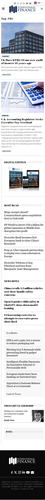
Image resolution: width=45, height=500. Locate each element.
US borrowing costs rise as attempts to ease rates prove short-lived (21, 318)
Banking (5, 115)
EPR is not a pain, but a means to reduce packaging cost (23, 341)
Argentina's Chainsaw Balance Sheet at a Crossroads (23, 384)
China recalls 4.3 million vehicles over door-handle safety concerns (23, 291)
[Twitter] (15, 472)
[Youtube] (28, 472)
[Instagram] (19, 472)
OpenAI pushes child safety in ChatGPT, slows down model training (21, 305)
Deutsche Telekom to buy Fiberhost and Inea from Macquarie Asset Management (21, 266)
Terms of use (27, 489)
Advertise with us (33, 482)
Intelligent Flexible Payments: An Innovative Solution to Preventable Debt (23, 364)
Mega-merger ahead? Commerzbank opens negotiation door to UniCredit (23, 215)
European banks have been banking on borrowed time (21, 375)
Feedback (38, 484)
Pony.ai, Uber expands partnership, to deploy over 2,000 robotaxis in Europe (24, 253)
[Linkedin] (23, 472)
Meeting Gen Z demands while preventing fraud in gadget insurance (23, 352)
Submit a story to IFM (12, 484)
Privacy (15, 489)
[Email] (32, 472)
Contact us (18, 482)
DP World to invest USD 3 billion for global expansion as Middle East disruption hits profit (23, 228)
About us (6, 482)
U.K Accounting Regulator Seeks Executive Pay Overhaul (22, 121)
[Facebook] (12, 472)
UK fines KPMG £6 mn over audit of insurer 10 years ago (22, 61)
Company (5, 56)
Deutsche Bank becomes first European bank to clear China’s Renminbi (21, 240)
